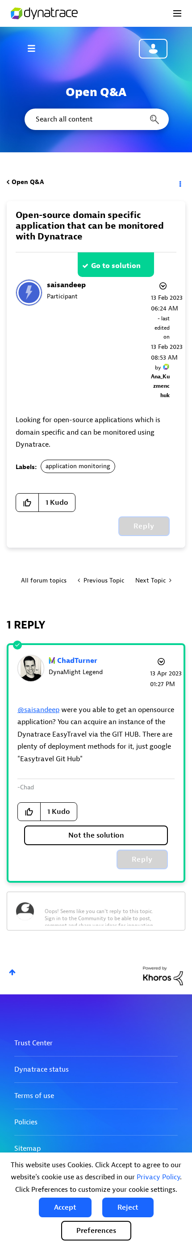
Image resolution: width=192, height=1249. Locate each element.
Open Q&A (28, 182)
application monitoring (78, 466)
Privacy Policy (158, 1177)
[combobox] (96, 119)
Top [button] (12, 972)
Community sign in (153, 49)
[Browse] (36, 48)
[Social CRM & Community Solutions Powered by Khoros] (163, 975)
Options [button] (179, 182)
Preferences (96, 1230)
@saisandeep (38, 709)
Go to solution (116, 265)
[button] (65, 1207)
